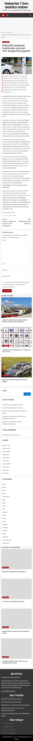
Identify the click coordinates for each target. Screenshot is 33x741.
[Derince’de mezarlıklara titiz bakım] (16, 589)
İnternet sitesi (6, 276)
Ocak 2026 (5, 460)
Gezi (3, 509)
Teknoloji (13, 315)
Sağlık (4, 534)
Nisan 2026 (5, 454)
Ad (3, 264)
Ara (5, 390)
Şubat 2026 (5, 457)
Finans (4, 506)
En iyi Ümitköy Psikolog (8, 691)
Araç (6, 215)
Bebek (4, 487)
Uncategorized (6, 540)
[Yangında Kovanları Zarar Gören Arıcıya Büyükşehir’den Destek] (16, 649)
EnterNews (24, 737)
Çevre (10, 215)
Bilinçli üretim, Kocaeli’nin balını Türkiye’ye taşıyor (15, 705)
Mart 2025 (5, 473)
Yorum (4, 240)
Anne (3, 484)
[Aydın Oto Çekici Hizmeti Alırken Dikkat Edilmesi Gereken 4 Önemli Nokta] (16, 307)
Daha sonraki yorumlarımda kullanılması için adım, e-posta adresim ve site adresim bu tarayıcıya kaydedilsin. (16, 284)
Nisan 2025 (5, 470)
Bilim (3, 490)
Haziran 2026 (6, 451)
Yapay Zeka (5, 543)
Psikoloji (4, 530)
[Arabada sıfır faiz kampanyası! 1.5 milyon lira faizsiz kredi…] (16, 337)
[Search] (30, 15)
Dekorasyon (5, 496)
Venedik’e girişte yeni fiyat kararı (25, 221)
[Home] (3, 15)
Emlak (4, 503)
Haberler (5, 512)
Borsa (4, 493)
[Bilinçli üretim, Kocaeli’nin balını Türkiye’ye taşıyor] (16, 619)
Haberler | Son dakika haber (16, 5)
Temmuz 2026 (6, 448)
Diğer (4, 499)
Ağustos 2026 (6, 445)
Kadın (4, 518)
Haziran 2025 (6, 464)
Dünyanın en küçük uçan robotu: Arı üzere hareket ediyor (9, 222)
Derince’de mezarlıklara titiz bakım (12, 408)
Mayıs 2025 (5, 467)
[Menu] (7, 15)
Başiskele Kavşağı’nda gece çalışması (12, 404)
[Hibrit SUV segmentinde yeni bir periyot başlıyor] (16, 367)
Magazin (4, 524)
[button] (7, 15)
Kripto (4, 521)
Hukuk (4, 515)
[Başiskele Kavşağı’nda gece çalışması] (16, 559)
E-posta (5, 270)
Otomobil (6, 42)
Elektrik (15, 215)
